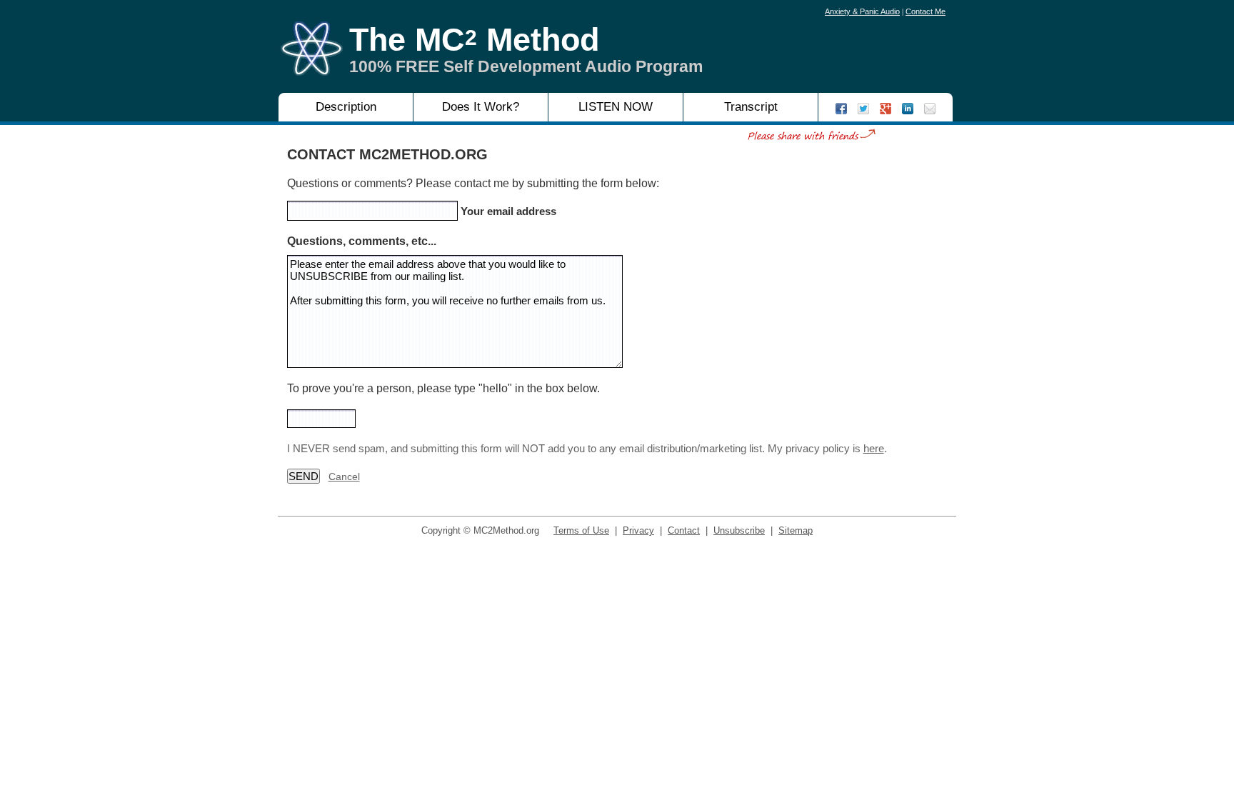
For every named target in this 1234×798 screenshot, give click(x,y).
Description (346, 107)
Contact (684, 530)
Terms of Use (581, 530)
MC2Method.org (506, 530)
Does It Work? (480, 107)
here (873, 448)
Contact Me (925, 11)
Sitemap (795, 530)
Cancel (344, 476)
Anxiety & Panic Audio (862, 11)
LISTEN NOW (615, 107)
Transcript (751, 107)
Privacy (638, 530)
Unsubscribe (739, 530)
